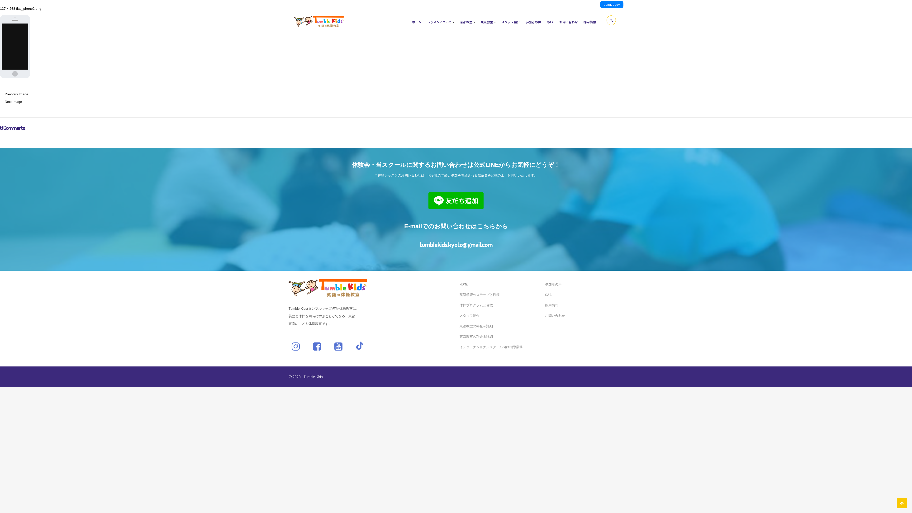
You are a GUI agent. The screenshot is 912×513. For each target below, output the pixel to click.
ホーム (416, 22)
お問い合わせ (568, 22)
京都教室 (466, 22)
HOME (464, 284)
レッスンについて (439, 22)
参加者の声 (533, 22)
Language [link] (610, 4)
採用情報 (590, 22)
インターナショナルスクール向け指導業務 (491, 347)
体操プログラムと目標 (476, 305)
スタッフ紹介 (510, 22)
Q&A (550, 22)
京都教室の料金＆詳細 (476, 326)
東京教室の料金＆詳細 (476, 336)
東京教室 (487, 22)
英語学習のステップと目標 (479, 295)
